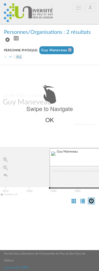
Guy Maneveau (54, 50)
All (19, 56)
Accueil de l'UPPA (16, 267)
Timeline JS (11, 194)
